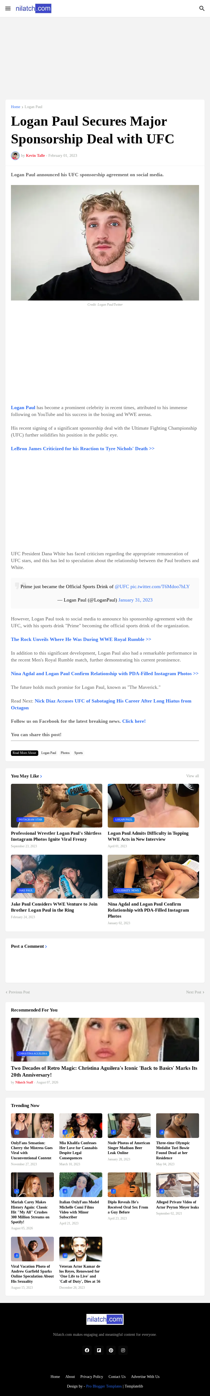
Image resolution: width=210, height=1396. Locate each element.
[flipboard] (99, 1350)
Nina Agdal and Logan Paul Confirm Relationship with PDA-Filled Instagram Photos (148, 910)
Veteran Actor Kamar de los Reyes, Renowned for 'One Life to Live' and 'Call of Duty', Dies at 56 (79, 1274)
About (70, 1377)
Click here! (134, 721)
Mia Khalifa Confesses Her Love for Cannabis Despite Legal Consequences (78, 1150)
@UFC (122, 586)
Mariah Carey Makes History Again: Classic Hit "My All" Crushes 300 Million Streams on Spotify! (30, 1212)
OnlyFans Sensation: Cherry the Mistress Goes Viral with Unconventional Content (31, 1150)
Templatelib (134, 1386)
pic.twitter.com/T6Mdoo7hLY (160, 586)
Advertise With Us (145, 1377)
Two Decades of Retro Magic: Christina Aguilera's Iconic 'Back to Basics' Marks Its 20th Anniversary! (104, 1071)
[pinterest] (111, 1350)
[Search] (203, 8)
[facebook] (87, 1350)
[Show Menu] (7, 8)
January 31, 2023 (135, 600)
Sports (78, 753)
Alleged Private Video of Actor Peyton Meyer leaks (177, 1204)
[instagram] (123, 1350)
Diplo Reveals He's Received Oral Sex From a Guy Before (128, 1207)
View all (192, 776)
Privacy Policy (91, 1377)
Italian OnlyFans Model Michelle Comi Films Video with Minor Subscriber (79, 1209)
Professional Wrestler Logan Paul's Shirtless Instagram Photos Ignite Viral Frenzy (56, 836)
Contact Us (117, 1377)
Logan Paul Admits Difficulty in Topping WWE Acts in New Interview (148, 836)
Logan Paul (33, 107)
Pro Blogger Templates (104, 1386)
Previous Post (19, 992)
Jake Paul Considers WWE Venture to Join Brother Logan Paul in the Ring (54, 907)
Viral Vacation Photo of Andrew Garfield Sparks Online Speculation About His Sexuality (32, 1274)
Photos (65, 753)
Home (15, 107)
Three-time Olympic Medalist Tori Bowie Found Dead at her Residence (173, 1150)
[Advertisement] (105, 55)
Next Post (193, 992)
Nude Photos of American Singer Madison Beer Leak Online (129, 1148)
